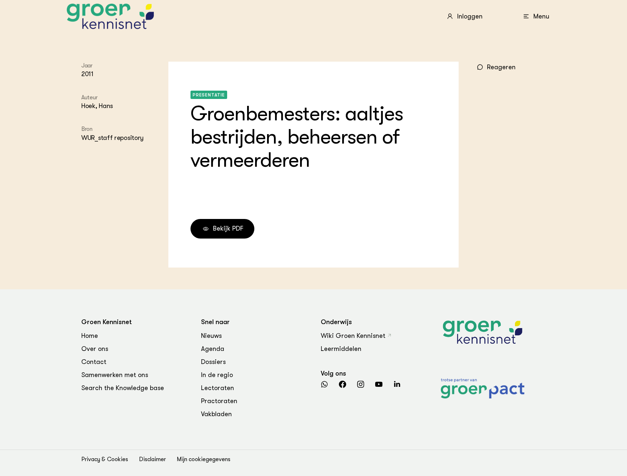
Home (89, 335)
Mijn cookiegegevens (203, 459)
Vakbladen (216, 414)
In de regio (217, 374)
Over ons (94, 348)
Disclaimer (152, 459)
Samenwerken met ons (114, 374)
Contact (93, 361)
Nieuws (211, 335)
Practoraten (219, 401)
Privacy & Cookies (104, 459)
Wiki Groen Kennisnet (353, 335)
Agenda (212, 348)
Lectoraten (217, 388)
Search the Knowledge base (122, 388)
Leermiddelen (341, 348)
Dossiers (213, 361)
